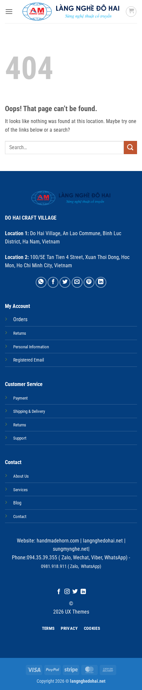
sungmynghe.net (70, 549)
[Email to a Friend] (77, 282)
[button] (9, 11)
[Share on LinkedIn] (100, 282)
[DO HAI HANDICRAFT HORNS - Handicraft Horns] (71, 11)
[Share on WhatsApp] (41, 282)
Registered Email (28, 360)
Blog (17, 503)
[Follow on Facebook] (58, 592)
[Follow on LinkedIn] (83, 592)
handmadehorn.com (57, 541)
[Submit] (130, 147)
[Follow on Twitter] (75, 592)
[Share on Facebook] (53, 282)
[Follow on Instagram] (67, 592)
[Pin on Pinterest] (89, 282)
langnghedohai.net (103, 541)
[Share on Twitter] (64, 282)
